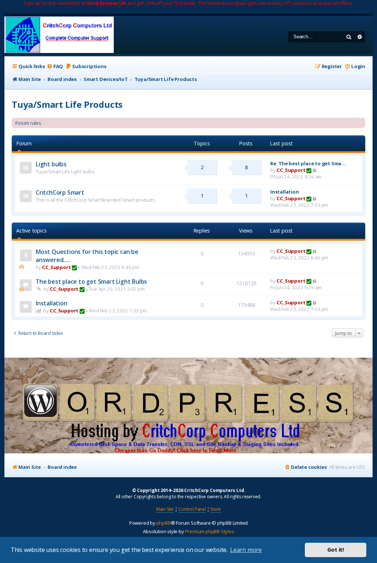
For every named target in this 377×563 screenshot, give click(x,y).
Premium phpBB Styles (209, 531)
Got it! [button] (335, 549)
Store (215, 509)
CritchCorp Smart (60, 192)
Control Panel (191, 509)
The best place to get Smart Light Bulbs (91, 281)
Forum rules (28, 123)
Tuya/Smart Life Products (67, 104)
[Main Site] (59, 35)
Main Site (165, 509)
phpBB (163, 523)
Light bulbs (51, 164)
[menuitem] (55, 66)
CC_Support (290, 170)
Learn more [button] (246, 550)
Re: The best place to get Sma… (308, 163)
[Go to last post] (315, 251)
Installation (284, 191)
